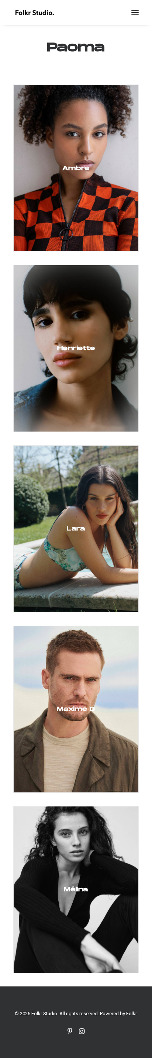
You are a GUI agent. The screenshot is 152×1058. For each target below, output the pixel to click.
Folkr (131, 1013)
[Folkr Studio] (34, 12)
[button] (135, 12)
